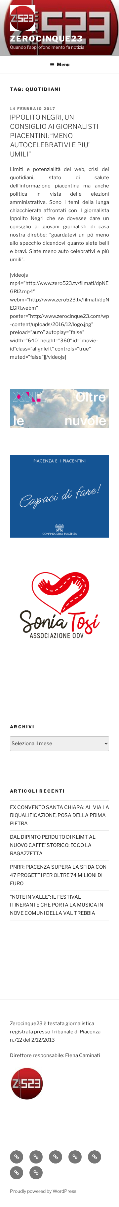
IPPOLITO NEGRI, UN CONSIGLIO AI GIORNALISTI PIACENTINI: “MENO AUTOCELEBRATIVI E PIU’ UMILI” (54, 135)
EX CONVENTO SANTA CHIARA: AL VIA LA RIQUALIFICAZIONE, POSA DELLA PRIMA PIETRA (59, 815)
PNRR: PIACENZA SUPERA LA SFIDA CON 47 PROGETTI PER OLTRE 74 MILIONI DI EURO (58, 875)
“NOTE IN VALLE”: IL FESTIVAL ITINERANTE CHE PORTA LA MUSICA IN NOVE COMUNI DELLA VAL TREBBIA (56, 905)
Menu (63, 64)
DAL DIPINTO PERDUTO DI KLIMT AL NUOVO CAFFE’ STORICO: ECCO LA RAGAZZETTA (53, 845)
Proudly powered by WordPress (43, 1191)
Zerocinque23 (46, 38)
